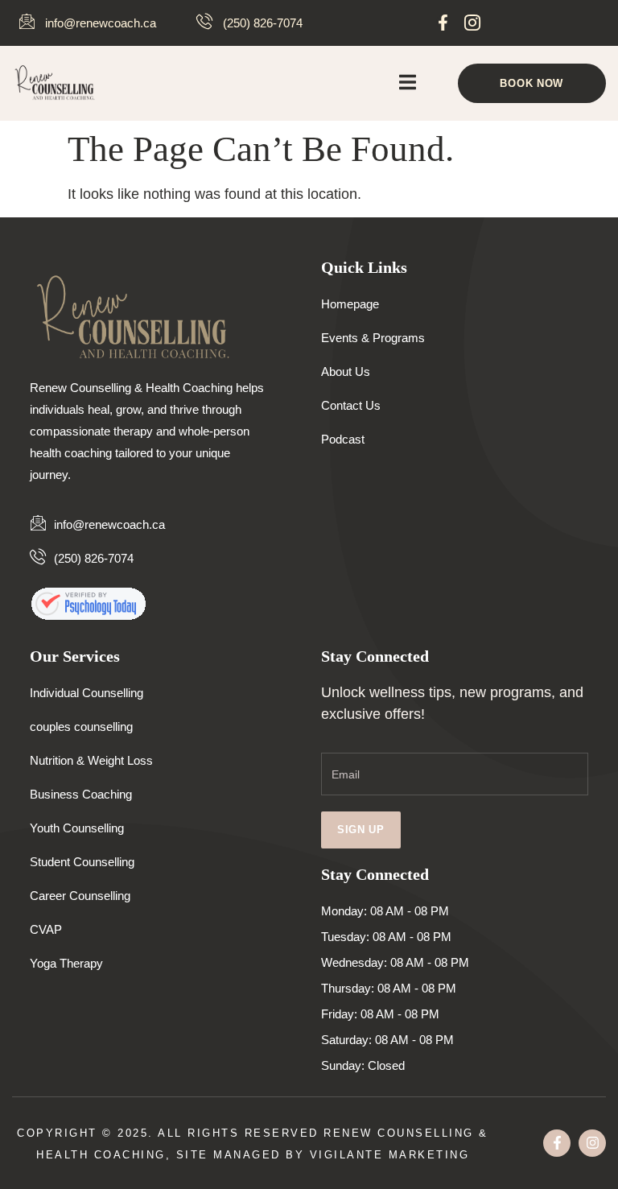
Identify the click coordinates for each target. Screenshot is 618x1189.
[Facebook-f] (443, 22)
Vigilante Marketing (390, 1155)
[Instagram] (592, 1143)
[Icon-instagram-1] (473, 22)
